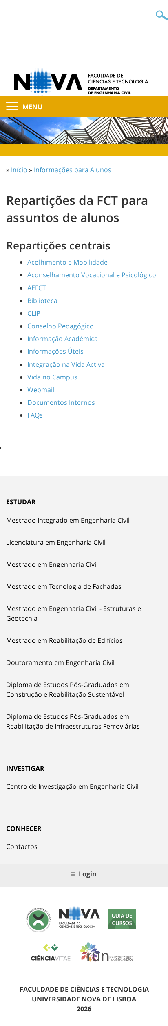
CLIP (33, 313)
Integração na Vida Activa (66, 364)
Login (88, 873)
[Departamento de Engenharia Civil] (84, 80)
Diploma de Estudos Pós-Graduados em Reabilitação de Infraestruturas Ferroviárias (73, 721)
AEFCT (36, 287)
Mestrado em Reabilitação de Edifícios (64, 640)
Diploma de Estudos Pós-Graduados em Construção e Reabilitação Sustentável (67, 689)
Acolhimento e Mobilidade (67, 262)
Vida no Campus (52, 377)
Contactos (22, 846)
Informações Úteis (55, 351)
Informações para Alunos (72, 169)
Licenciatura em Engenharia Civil (56, 542)
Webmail (40, 389)
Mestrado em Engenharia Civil (52, 564)
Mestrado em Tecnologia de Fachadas (64, 586)
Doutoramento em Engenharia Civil (60, 662)
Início (19, 169)
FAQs (35, 415)
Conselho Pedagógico (60, 325)
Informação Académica (62, 338)
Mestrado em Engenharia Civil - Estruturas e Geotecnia (73, 613)
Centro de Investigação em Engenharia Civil (72, 786)
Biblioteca (42, 300)
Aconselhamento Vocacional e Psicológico (91, 274)
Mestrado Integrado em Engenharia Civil (68, 520)
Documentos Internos (61, 402)
